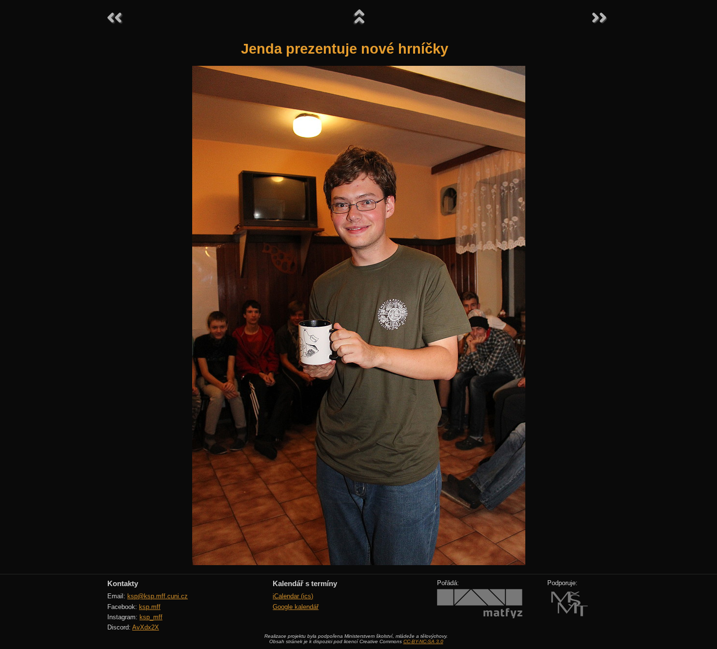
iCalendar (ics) (293, 596)
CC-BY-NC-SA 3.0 (423, 641)
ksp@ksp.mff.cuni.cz (157, 596)
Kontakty (122, 583)
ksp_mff (150, 617)
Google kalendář (296, 606)
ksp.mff (149, 606)
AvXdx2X (145, 627)
